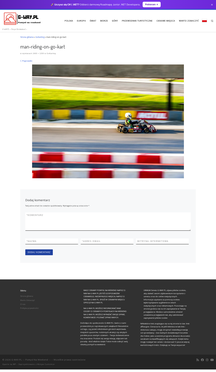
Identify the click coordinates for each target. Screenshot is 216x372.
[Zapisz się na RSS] (197, 360)
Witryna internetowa (152, 241)
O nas (22, 304)
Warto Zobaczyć (27, 300)
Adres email (91, 241)
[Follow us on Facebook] (202, 360)
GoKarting (39, 37)
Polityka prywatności (29, 308)
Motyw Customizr (46, 364)
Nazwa (32, 241)
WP (14, 364)
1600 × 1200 (38, 53)
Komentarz (35, 215)
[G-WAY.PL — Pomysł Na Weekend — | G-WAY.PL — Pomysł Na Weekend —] (22, 18)
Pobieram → (151, 4)
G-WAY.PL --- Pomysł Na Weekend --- (31, 359)
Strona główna (27, 37)
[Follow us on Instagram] (207, 360)
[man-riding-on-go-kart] (108, 121)
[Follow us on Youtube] (212, 360)
